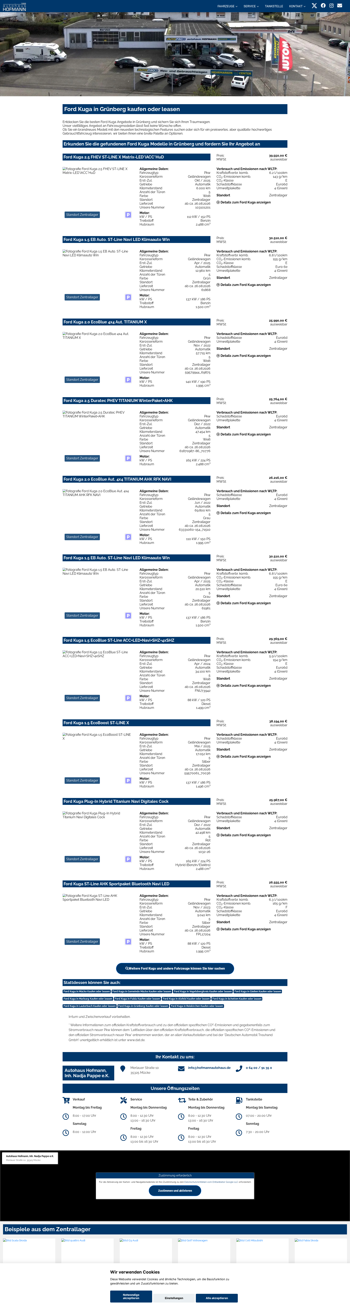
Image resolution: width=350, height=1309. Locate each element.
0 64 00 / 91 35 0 (259, 1068)
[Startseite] (14, 6)
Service (250, 6)
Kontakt (296, 6)
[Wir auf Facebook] (323, 6)
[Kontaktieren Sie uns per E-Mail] (339, 6)
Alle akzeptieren (217, 1298)
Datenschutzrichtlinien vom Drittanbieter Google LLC (211, 1182)
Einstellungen (174, 1298)
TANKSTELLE (274, 6)
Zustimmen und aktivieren (175, 1190)
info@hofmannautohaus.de (209, 1068)
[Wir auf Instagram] (331, 6)
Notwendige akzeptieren (131, 1296)
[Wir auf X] (314, 6)
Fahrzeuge (226, 6)
